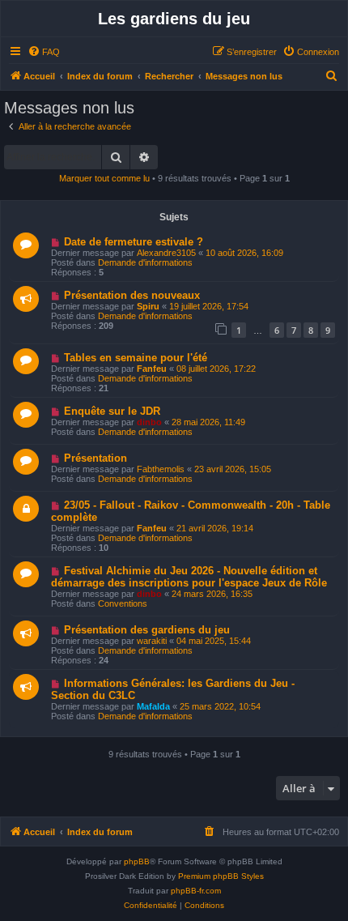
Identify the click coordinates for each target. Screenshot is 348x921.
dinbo (149, 422)
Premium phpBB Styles (221, 876)
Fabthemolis (161, 469)
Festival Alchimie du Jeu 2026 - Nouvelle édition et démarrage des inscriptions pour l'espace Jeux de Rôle (189, 577)
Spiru (148, 306)
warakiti (152, 641)
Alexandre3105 (166, 253)
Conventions (122, 603)
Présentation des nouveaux (132, 295)
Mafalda (153, 706)
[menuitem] (44, 52)
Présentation (95, 458)
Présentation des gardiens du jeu (147, 630)
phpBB (137, 861)
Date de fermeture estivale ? (133, 242)
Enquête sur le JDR (112, 411)
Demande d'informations (145, 262)
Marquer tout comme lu (104, 178)
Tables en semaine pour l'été (135, 358)
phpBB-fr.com (196, 890)
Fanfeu (152, 368)
